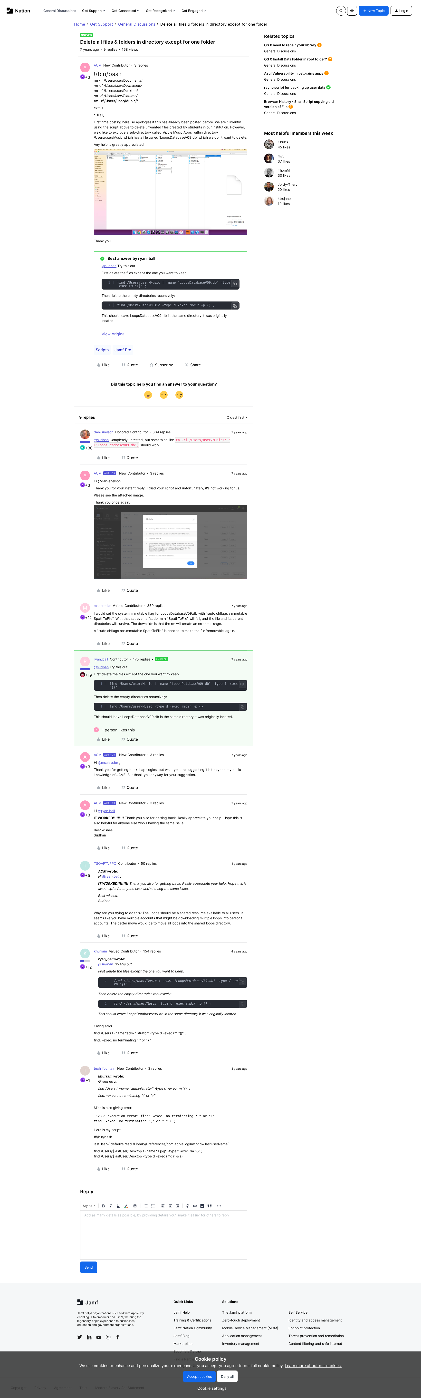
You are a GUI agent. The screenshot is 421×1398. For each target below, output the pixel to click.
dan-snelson (103, 432)
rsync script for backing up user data (294, 87)
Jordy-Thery (287, 184)
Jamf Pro (123, 349)
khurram (100, 951)
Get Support (92, 11)
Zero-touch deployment (241, 1320)
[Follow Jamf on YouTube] (98, 1337)
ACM (97, 65)
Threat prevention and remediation (316, 1336)
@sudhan (109, 266)
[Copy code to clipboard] (235, 283)
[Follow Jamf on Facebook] (117, 1337)
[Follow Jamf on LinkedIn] (89, 1337)
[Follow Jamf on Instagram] (108, 1337)
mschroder (102, 605)
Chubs (283, 142)
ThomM (284, 170)
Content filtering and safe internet (315, 1343)
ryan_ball (101, 659)
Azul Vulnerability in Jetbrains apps (293, 73)
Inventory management (240, 1343)
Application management (242, 1336)
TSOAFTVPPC (105, 863)
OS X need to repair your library (290, 45)
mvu (281, 156)
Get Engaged (192, 11)
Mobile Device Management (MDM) (250, 1328)
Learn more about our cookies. (313, 1365)
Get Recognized (159, 11)
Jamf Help (181, 1312)
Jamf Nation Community (192, 1328)
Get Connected (124, 11)
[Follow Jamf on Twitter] (79, 1337)
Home (79, 24)
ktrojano (284, 198)
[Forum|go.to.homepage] (18, 11)
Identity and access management (315, 1320)
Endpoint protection (304, 1328)
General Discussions (60, 11)
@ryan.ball (106, 811)
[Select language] (352, 11)
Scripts (102, 349)
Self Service (297, 1312)
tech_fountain (104, 1068)
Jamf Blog (181, 1336)
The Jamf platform (237, 1312)
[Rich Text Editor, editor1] (163, 1235)
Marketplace (183, 1343)
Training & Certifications (192, 1320)
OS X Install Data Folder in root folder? (295, 59)
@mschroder (108, 762)
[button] (374, 11)
